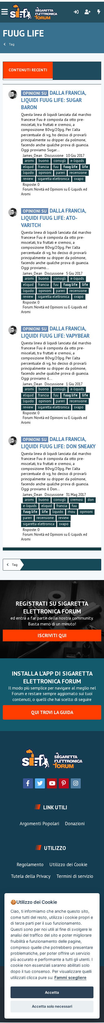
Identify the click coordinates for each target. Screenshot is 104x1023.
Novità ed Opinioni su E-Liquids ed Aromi (54, 191)
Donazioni (75, 823)
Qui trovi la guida (52, 712)
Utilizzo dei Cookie (68, 864)
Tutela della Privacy (30, 876)
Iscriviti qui (52, 635)
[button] (4, 12)
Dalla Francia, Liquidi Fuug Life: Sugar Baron (53, 100)
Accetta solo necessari (52, 1006)
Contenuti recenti (28, 69)
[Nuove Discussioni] (98, 12)
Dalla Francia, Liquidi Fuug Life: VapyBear (55, 332)
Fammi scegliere (70, 977)
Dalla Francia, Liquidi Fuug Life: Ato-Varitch (53, 217)
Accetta (52, 992)
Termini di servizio (74, 876)
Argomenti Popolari (39, 823)
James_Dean (32, 155)
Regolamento (30, 864)
